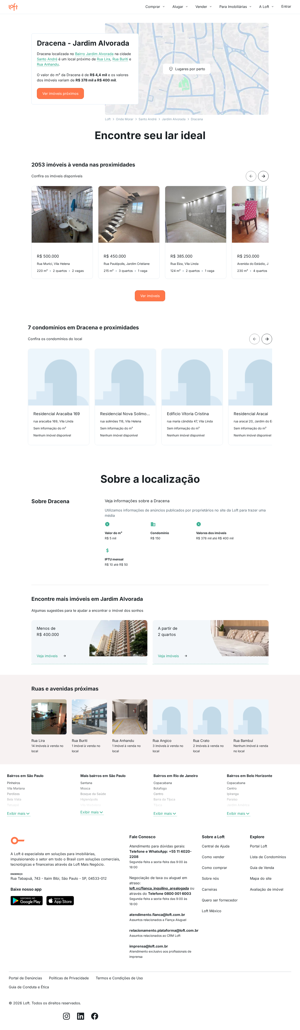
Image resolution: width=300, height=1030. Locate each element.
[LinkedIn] (80, 1017)
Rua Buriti (120, 59)
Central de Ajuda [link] (216, 846)
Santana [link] (86, 783)
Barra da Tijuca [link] (164, 799)
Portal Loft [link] (258, 846)
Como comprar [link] (214, 867)
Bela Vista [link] (14, 799)
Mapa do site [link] (260, 878)
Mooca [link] (85, 788)
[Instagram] (66, 1017)
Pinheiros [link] (13, 783)
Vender (201, 6)
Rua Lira (103, 59)
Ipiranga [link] (233, 794)
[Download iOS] (60, 901)
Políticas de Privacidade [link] (69, 978)
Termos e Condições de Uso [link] (119, 978)
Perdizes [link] (13, 794)
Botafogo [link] (160, 788)
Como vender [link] (213, 857)
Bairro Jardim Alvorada (94, 54)
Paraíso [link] (232, 799)
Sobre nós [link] (210, 878)
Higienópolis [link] (89, 799)
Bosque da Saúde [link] (93, 794)
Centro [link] (158, 794)
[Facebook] (94, 1017)
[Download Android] (27, 901)
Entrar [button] (286, 6)
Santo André (148, 119)
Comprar (152, 6)
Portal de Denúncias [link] (25, 978)
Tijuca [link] (158, 805)
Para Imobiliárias (233, 6)
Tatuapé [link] (13, 805)
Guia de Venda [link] (262, 867)
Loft (108, 119)
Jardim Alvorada (174, 119)
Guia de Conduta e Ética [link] (29, 987)
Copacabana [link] (163, 783)
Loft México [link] (211, 911)
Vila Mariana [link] (16, 788)
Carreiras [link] (209, 889)
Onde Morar (124, 119)
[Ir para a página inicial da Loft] (15, 7)
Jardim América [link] (238, 805)
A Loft (264, 6)
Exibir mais (16, 813)
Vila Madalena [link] (90, 805)
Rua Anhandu (48, 64)
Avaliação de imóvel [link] (266, 889)
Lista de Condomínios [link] (268, 857)
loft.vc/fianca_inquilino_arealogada (159, 888)
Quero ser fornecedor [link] (220, 900)
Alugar (177, 6)
